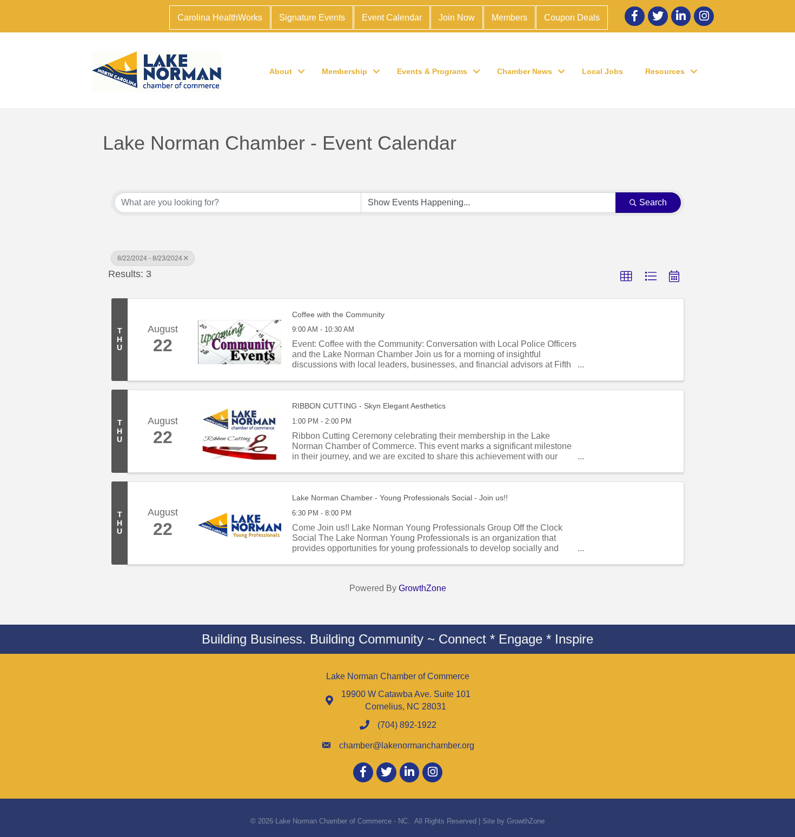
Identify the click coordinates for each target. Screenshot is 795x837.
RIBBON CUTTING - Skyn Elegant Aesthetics (369, 405)
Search (653, 202)
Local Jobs (602, 71)
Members (509, 17)
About (280, 71)
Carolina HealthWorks (219, 17)
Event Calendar (392, 17)
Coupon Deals (572, 17)
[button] (626, 276)
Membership (344, 71)
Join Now (457, 17)
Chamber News (524, 71)
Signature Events (312, 17)
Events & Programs (432, 71)
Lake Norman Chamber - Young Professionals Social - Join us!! (400, 497)
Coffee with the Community (338, 314)
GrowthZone (422, 588)
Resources (665, 71)
